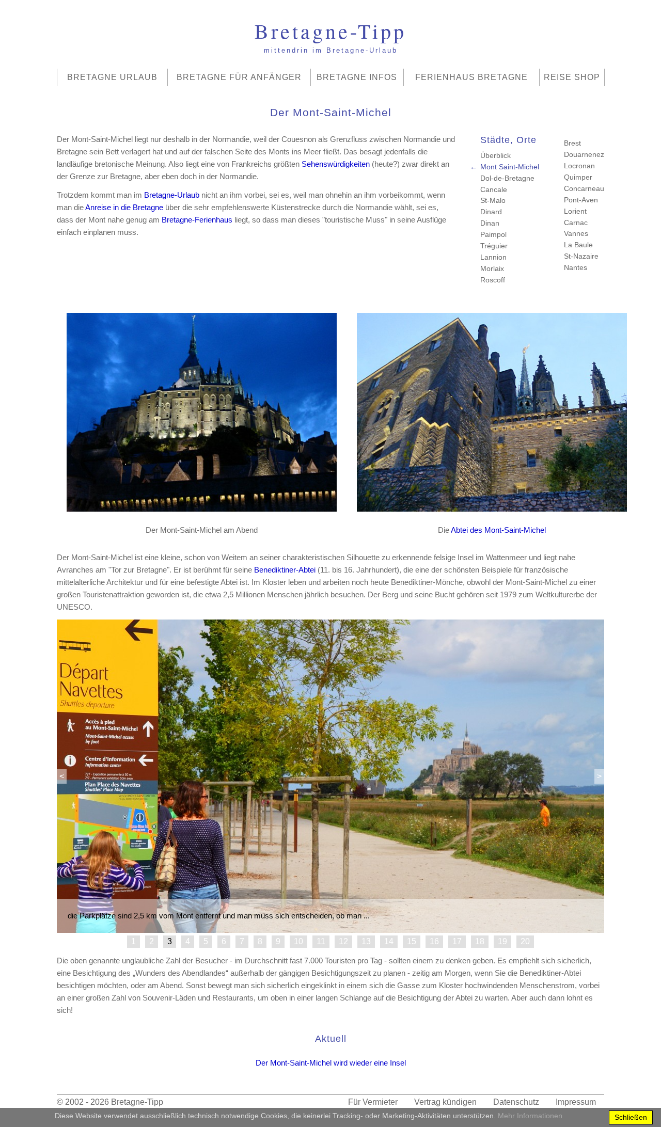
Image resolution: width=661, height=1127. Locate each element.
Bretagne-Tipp (137, 1102)
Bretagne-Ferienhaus (197, 219)
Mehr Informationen (530, 1116)
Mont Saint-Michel (509, 167)
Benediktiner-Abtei (285, 569)
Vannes (576, 233)
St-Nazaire (581, 256)
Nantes (575, 267)
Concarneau (584, 188)
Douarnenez (584, 154)
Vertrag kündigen (445, 1102)
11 (321, 941)
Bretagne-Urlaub (171, 195)
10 (298, 941)
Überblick (495, 155)
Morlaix (492, 268)
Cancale (493, 189)
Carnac (576, 222)
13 (366, 941)
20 (525, 941)
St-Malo (493, 200)
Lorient (575, 211)
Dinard (491, 212)
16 (434, 941)
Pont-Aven (581, 200)
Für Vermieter (373, 1102)
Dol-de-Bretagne (507, 178)
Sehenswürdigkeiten (336, 164)
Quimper (578, 177)
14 (389, 941)
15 (411, 941)
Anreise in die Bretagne (124, 207)
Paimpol (493, 234)
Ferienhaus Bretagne (471, 77)
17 (457, 941)
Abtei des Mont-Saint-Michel (498, 530)
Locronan (579, 166)
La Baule (578, 245)
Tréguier (494, 246)
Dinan (489, 223)
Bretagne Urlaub (112, 77)
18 (479, 941)
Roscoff (492, 280)
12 (343, 941)
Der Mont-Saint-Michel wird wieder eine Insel (331, 1062)
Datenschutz (516, 1102)
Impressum (576, 1102)
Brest (572, 143)
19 (502, 941)
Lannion (493, 257)
